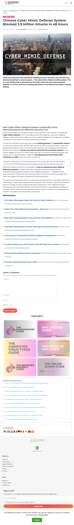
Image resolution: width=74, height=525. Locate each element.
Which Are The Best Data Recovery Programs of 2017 (32, 383)
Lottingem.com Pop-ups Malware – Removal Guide (26, 415)
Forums (4, 471)
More (4, 477)
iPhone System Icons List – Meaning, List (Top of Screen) (25, 391)
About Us (5, 480)
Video (4, 469)
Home (5, 10)
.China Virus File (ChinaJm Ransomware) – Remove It (26, 209)
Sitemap (4, 459)
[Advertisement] (37, 107)
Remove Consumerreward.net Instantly (25, 419)
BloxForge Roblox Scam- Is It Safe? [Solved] (26, 403)
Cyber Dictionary (7, 464)
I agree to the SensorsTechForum (19, 502)
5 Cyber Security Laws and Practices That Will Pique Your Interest (32, 244)
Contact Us (5, 485)
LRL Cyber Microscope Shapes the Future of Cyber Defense (29, 200)
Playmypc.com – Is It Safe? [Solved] (23, 387)
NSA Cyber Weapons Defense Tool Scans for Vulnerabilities (29, 218)
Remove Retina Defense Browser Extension (22, 253)
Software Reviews (8, 466)
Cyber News (13, 10)
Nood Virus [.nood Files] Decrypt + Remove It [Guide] (25, 399)
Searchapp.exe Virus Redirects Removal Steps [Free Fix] (28, 407)
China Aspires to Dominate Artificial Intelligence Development (30, 235)
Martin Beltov (10, 29)
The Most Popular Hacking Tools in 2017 (21, 262)
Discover (5, 456)
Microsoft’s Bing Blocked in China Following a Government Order (31, 227)
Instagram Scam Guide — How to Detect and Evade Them (29, 395)
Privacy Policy (43, 515)
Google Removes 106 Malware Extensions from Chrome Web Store (40, 164)
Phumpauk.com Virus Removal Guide (23, 411)
